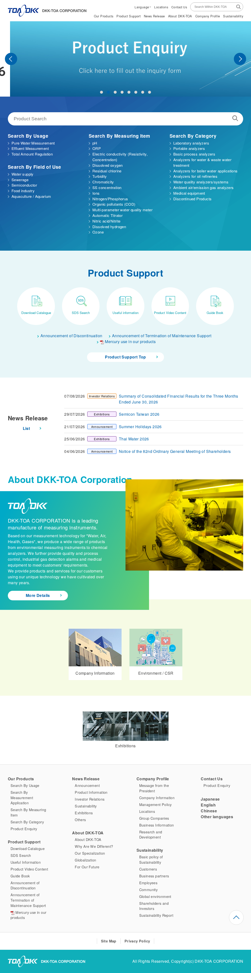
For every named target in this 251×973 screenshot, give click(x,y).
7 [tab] (142, 92)
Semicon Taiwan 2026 (139, 414)
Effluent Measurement (30, 148)
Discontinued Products (192, 198)
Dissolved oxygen (107, 165)
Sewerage (20, 179)
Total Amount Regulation (32, 154)
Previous (11, 59)
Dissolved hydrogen (109, 226)
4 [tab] (122, 92)
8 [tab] (149, 92)
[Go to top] (236, 917)
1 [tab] (101, 92)
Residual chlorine (107, 170)
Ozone (98, 232)
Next (240, 59)
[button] (143, 7)
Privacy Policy (137, 941)
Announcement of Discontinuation (71, 335)
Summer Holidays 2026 (140, 426)
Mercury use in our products (130, 341)
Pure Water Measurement (33, 142)
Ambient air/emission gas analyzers (203, 187)
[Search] (238, 7)
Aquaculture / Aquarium (31, 196)
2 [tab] (108, 92)
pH (94, 142)
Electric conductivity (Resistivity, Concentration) (120, 156)
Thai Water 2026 (134, 439)
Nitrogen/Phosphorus (110, 198)
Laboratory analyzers (191, 142)
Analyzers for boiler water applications (205, 170)
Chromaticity (103, 181)
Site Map (108, 941)
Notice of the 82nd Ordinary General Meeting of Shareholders (175, 451)
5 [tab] (128, 92)
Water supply (23, 174)
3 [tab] (115, 92)
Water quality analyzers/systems (200, 181)
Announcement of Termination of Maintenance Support (161, 335)
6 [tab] (135, 92)
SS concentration (106, 187)
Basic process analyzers (194, 154)
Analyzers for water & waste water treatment (202, 162)
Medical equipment (189, 193)
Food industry (23, 190)
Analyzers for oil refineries (195, 176)
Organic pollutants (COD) (114, 204)
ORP (96, 148)
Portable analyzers (189, 148)
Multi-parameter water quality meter (122, 209)
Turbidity (99, 176)
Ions (96, 193)
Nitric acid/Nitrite (106, 221)
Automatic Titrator (107, 215)
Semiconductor (24, 185)
